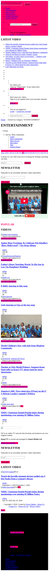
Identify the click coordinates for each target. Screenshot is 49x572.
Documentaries (10, 10)
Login (12, 35)
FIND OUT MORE (9, 443)
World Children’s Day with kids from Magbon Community (26, 52)
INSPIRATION (6, 260)
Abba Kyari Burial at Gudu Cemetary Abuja (21, 54)
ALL (2, 153)
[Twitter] (6, 73)
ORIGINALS (10, 14)
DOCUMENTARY (8, 341)
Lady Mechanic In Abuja (14, 67)
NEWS (19, 301)
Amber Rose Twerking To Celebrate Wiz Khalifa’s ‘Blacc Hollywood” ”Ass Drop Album (24, 244)
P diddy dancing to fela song (14, 286)
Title (11, 145)
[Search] (6, 22)
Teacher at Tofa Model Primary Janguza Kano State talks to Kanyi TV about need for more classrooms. (25, 64)
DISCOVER (10, 12)
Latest (12, 137)
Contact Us (13, 506)
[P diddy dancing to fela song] (5, 277)
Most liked (14, 143)
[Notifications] (6, 91)
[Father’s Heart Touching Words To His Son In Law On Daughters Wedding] (11, 256)
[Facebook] (6, 71)
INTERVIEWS (6, 363)
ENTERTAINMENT (8, 238)
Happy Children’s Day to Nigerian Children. (21, 61)
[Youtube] (6, 75)
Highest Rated (15, 147)
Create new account (24, 35)
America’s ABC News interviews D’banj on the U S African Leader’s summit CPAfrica (23, 392)
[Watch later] (6, 79)
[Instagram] (6, 77)
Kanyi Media (31, 504)
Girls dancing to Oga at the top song (18, 305)
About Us (40, 504)
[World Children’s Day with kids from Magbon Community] (21, 337)
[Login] (6, 105)
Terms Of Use (23, 506)
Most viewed (14, 141)
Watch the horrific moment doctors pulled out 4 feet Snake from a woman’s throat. (23, 477)
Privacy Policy (35, 506)
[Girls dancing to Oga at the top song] (6, 297)
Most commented (16, 139)
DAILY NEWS (11, 18)
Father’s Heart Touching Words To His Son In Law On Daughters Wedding (22, 265)
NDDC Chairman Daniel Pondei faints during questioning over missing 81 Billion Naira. (26, 49)
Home (7, 8)
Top (2, 510)
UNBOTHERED (11, 16)
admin (4, 250)
